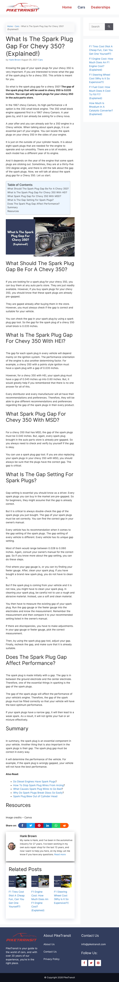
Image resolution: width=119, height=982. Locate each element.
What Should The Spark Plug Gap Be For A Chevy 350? (38, 188)
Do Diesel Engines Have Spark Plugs (34, 781)
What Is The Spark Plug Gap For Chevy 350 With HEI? (37, 192)
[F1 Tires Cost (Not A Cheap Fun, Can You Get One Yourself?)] (17, 885)
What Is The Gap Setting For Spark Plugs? (30, 199)
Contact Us (50, 951)
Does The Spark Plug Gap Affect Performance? (33, 203)
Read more (60, 854)
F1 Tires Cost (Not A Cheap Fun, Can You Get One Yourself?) (17, 899)
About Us (49, 944)
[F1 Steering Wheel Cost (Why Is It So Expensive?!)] (63, 885)
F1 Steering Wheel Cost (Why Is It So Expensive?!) (99, 78)
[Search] (109, 26)
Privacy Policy (51, 959)
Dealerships (100, 7)
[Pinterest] (98, 963)
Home (67, 7)
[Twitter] (91, 963)
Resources (13, 211)
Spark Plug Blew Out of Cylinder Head (35, 796)
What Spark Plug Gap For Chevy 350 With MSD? (34, 196)
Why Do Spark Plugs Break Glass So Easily (38, 792)
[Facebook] (84, 963)
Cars (81, 7)
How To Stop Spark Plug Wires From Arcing (38, 785)
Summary (12, 207)
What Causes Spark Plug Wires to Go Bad (37, 788)
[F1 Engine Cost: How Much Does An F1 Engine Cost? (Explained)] (40, 885)
